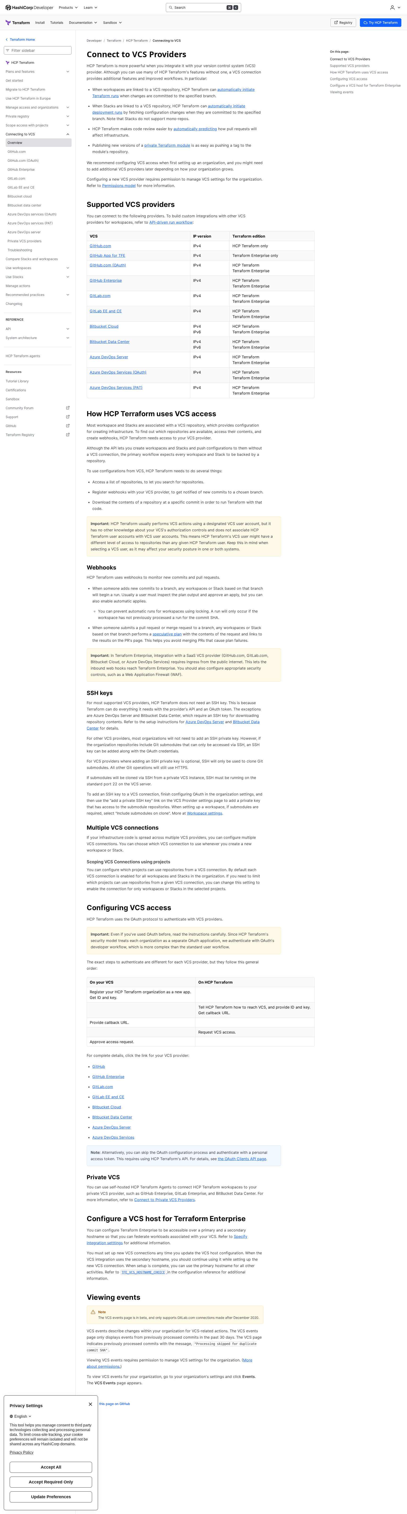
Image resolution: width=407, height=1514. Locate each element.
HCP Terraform (137, 40)
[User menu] (394, 7)
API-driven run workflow (171, 222)
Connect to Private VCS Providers (164, 1199)
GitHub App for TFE (107, 255)
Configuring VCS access (348, 79)
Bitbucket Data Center (110, 341)
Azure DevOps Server (109, 357)
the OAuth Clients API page (242, 1158)
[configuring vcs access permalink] (176, 908)
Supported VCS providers (350, 66)
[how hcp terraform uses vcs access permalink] (221, 414)
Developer (94, 40)
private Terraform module (167, 145)
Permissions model (119, 185)
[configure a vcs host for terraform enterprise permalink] (250, 1219)
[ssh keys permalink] (117, 694)
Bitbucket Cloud (104, 326)
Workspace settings (204, 813)
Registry (345, 22)
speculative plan (167, 634)
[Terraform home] (18, 22)
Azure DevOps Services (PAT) (116, 387)
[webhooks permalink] (121, 568)
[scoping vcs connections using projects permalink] (175, 862)
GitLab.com (100, 295)
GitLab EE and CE (106, 311)
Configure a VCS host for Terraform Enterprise (365, 85)
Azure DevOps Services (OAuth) (118, 372)
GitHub (98, 1066)
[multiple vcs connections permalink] (163, 828)
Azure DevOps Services (113, 1137)
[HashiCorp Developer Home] (29, 7)
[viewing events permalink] (145, 1298)
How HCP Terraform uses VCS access (359, 72)
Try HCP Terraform (383, 22)
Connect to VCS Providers (350, 59)
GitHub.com (100, 245)
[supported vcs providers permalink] (179, 205)
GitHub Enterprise (106, 280)
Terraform (114, 40)
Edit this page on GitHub (111, 1404)
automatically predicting (195, 128)
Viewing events (341, 92)
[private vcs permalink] (124, 1178)
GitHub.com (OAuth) (108, 265)
